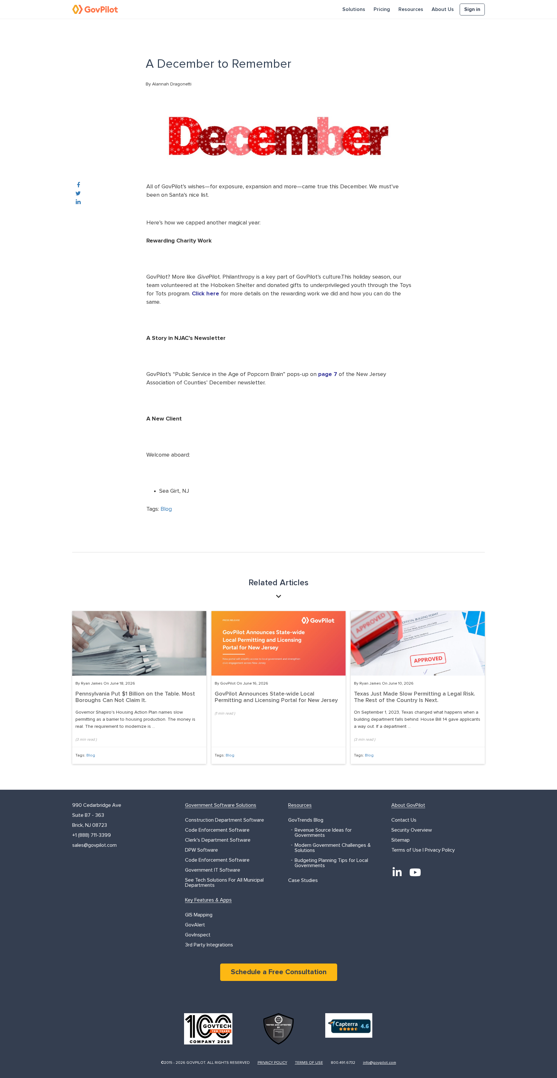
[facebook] (78, 185)
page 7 (327, 374)
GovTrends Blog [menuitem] (305, 820)
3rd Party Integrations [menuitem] (209, 944)
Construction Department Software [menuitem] (224, 820)
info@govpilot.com (379, 1063)
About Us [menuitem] (443, 9)
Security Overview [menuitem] (411, 830)
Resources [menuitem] (410, 9)
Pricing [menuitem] (382, 9)
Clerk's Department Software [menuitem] (217, 840)
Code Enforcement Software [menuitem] (217, 830)
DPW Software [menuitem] (201, 850)
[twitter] (78, 194)
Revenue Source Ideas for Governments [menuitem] (323, 832)
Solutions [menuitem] (353, 9)
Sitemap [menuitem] (400, 840)
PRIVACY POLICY (272, 1063)
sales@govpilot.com (94, 845)
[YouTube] (415, 872)
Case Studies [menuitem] (303, 880)
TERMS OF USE (309, 1063)
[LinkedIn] (397, 872)
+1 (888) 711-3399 (91, 835)
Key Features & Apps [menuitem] (208, 900)
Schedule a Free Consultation (279, 972)
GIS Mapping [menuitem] (198, 914)
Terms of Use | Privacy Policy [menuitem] (423, 850)
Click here (205, 294)
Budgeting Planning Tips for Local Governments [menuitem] (331, 863)
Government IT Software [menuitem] (212, 870)
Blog (166, 509)
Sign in (472, 9)
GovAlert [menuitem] (195, 924)
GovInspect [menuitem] (197, 934)
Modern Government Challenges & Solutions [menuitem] (333, 848)
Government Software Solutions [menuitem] (220, 805)
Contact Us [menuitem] (403, 820)
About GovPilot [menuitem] (408, 805)
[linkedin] (78, 202)
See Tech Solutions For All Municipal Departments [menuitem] (224, 882)
